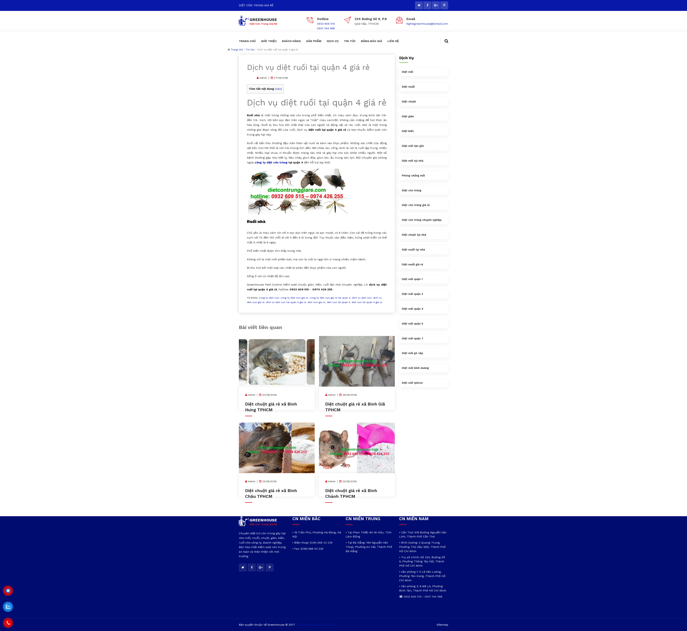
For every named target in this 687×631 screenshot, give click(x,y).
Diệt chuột (409, 101)
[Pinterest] (444, 5)
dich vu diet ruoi (361, 297)
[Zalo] (8, 607)
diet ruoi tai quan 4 (338, 302)
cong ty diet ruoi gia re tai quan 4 (330, 297)
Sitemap (442, 624)
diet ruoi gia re (316, 302)
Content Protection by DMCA (315, 624)
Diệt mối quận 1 (412, 279)
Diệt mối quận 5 (412, 323)
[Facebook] (427, 5)
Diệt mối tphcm (412, 382)
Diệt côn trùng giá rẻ (416, 205)
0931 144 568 (326, 28)
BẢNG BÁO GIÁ (371, 41)
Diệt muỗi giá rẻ (412, 264)
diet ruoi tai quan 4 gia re (367, 302)
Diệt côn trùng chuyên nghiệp (422, 220)
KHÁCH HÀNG (291, 41)
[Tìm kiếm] (444, 41)
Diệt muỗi (408, 86)
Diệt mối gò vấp (412, 353)
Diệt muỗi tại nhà (413, 249)
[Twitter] (419, 5)
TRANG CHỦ (247, 41)
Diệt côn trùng (411, 190)
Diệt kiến (408, 131)
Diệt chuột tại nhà (414, 234)
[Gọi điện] (8, 623)
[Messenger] (8, 590)
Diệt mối (407, 71)
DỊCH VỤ (332, 41)
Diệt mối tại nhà (412, 160)
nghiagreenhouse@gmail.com (427, 23)
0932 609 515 (326, 23)
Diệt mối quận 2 (412, 294)
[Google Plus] (436, 5)
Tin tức (250, 49)
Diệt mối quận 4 (412, 308)
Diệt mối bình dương (415, 368)
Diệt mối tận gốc (413, 146)
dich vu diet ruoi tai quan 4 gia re (286, 302)
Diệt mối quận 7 (412, 338)
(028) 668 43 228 (321, 542)
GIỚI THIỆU (269, 41)
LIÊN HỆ (393, 41)
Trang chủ (237, 49)
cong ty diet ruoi (269, 297)
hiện (278, 88)
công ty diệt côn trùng (271, 162)
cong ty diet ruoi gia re (294, 297)
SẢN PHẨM (313, 41)
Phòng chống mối (413, 175)
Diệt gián (408, 116)
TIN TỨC (350, 41)
